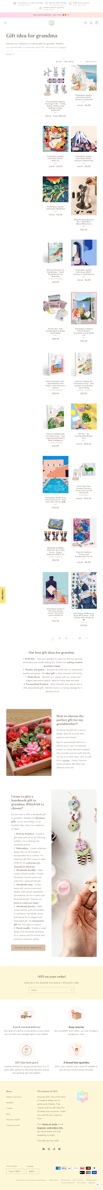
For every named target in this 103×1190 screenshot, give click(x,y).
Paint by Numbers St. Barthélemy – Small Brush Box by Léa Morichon (56, 273)
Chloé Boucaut (41, 1180)
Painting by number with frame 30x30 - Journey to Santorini (84, 97)
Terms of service (78, 1180)
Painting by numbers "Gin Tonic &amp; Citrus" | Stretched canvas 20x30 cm (55, 612)
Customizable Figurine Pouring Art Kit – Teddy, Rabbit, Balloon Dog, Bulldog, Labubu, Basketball (55, 106)
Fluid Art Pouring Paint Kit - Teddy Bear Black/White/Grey (84, 221)
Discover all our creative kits (28, 947)
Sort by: (59, 61)
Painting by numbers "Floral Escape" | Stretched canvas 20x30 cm (84, 332)
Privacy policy (65, 1180)
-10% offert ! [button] (2, 595)
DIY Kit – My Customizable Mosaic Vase (84, 436)
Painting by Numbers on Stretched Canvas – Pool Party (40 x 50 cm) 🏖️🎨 (55, 499)
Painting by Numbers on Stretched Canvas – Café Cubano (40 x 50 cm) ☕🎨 (84, 616)
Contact (9, 1108)
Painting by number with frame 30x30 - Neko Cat (55, 158)
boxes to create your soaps (26, 902)
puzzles (66, 760)
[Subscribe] (71, 990)
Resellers (9, 1102)
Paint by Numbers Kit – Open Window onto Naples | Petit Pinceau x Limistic (55, 384)
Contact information (68, 1183)
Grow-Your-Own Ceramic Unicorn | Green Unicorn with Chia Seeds (83, 489)
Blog (8, 1114)
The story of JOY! (13, 1119)
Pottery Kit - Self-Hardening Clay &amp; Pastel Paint (55, 331)
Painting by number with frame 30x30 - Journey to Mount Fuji (83, 158)
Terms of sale (81, 1183)
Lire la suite (9, 54)
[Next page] (86, 638)
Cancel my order (13, 1125)
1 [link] (52, 638)
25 (80, 638)
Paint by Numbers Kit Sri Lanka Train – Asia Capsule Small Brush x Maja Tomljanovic (55, 437)
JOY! (23, 1180)
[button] (5, 23)
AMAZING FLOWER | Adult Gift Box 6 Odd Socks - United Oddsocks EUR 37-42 (55, 551)
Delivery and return (14, 1097)
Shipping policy (91, 1180)
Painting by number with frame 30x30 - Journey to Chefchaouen (83, 272)
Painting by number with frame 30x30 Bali (55, 208)
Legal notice (93, 1183)
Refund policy (53, 1180)
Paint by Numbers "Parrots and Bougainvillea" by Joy (84, 554)
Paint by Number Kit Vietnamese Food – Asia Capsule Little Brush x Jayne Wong (84, 384)
